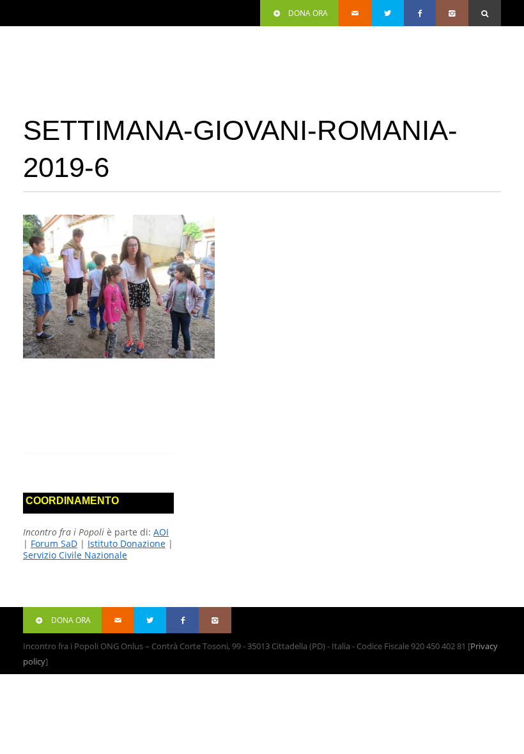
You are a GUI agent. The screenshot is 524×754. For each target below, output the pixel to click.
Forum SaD (54, 543)
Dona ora (308, 13)
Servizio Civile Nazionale (75, 555)
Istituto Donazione (127, 543)
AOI (161, 532)
